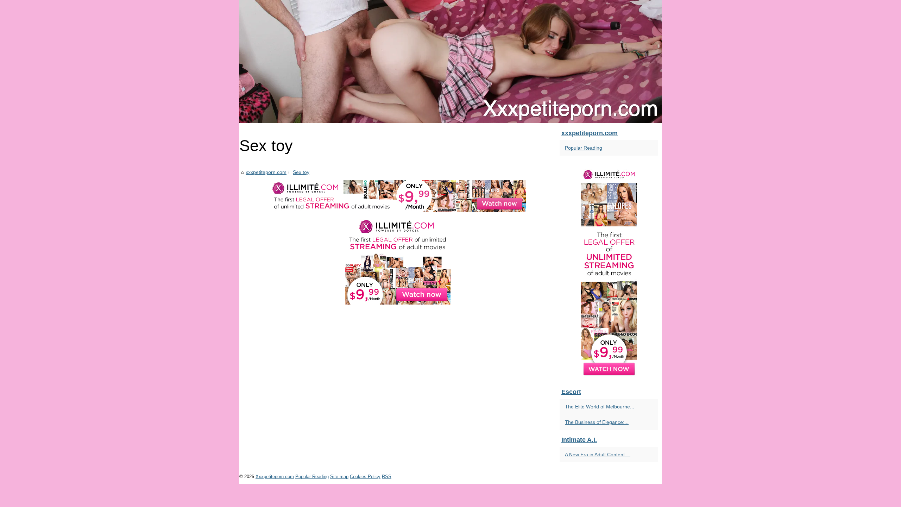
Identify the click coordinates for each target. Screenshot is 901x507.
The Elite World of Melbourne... (599, 406)
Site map (339, 476)
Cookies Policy (365, 476)
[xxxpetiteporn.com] (450, 61)
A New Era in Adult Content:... (597, 454)
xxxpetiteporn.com (266, 172)
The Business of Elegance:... (597, 422)
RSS (386, 476)
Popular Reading (583, 148)
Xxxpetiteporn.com (275, 476)
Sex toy (301, 172)
